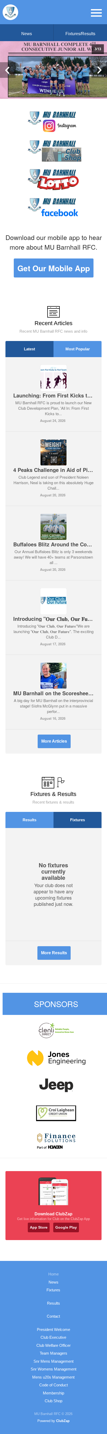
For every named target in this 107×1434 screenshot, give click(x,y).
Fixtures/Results (80, 33)
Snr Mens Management (53, 1361)
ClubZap (63, 1421)
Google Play (66, 1227)
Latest (29, 349)
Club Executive (53, 1337)
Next (99, 70)
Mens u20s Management (53, 1377)
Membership (53, 1393)
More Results (54, 953)
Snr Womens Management (53, 1369)
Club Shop (53, 1401)
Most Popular (77, 349)
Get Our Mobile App (53, 268)
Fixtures (77, 820)
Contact (53, 1316)
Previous (8, 70)
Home (53, 1274)
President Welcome (53, 1329)
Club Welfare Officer (53, 1345)
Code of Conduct (53, 1385)
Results (29, 820)
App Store (39, 1227)
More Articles (54, 741)
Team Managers (53, 1353)
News (26, 33)
